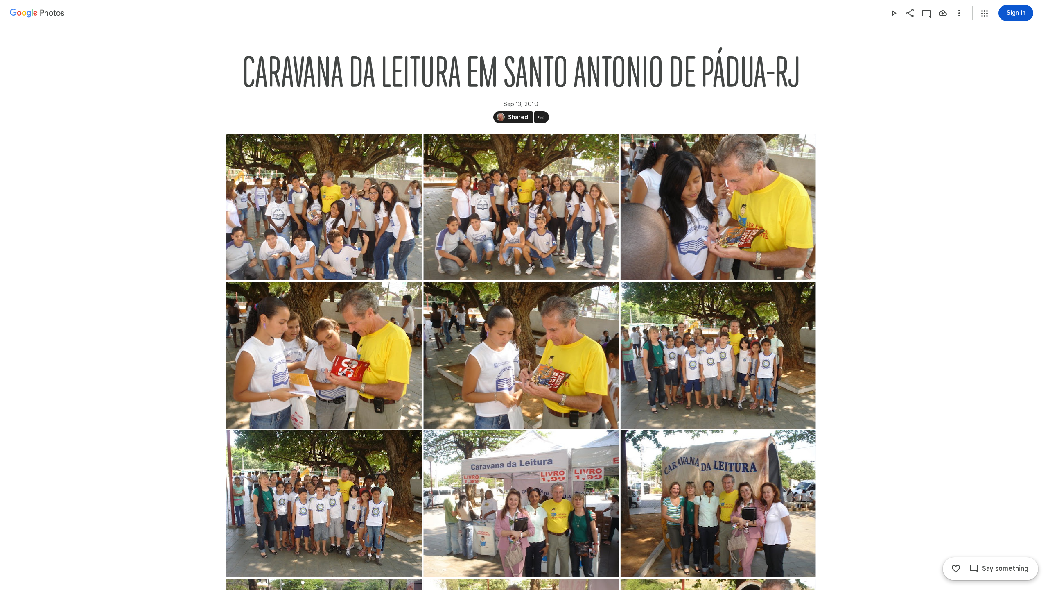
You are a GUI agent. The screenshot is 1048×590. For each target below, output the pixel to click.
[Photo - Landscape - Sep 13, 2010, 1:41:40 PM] (717, 207)
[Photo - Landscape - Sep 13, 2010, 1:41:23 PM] (521, 207)
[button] (984, 13)
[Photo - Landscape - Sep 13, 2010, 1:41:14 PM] (324, 207)
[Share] (910, 13)
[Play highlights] (893, 13)
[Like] (956, 568)
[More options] (959, 13)
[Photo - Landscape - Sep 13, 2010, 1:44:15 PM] (521, 503)
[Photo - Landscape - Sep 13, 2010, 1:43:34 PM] (717, 355)
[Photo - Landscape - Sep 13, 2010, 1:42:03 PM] (521, 355)
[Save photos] (943, 13)
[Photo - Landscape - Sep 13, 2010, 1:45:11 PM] (717, 503)
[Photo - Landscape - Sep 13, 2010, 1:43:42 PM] (324, 503)
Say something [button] (1005, 569)
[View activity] (926, 13)
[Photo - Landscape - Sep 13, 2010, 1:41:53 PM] (324, 355)
